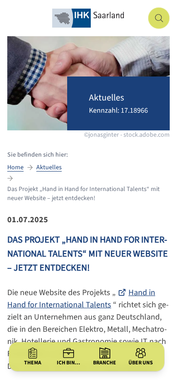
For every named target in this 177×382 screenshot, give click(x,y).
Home (15, 167)
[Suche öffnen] (159, 18)
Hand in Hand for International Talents (81, 298)
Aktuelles (49, 167)
